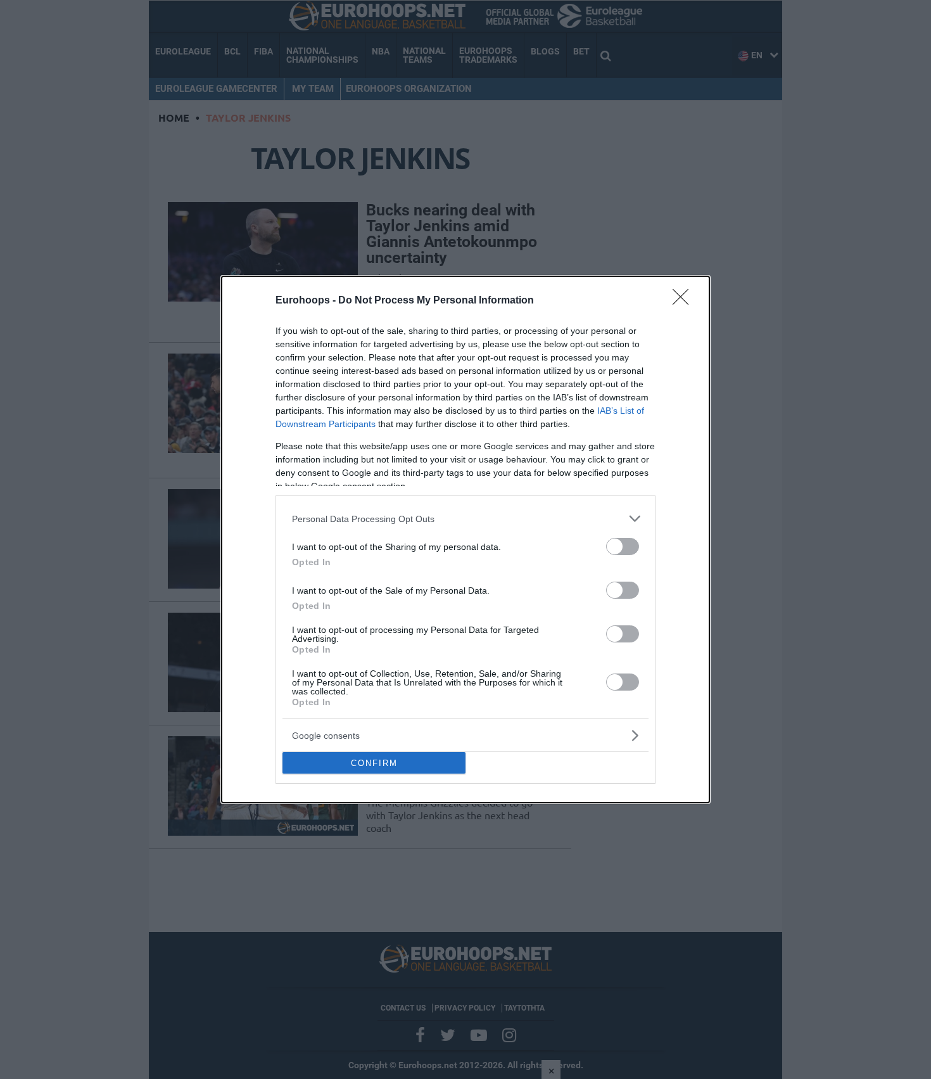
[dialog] (465, 539)
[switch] (622, 546)
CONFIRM (374, 763)
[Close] (685, 301)
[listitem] (465, 518)
